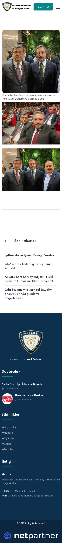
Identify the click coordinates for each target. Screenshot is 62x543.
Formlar (8, 449)
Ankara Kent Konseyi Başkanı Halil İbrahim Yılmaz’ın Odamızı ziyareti (29, 279)
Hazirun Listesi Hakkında (30, 395)
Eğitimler (9, 438)
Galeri (7, 443)
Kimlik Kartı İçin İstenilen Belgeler (23, 384)
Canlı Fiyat (43, 7)
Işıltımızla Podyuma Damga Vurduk (29, 255)
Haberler (9, 432)
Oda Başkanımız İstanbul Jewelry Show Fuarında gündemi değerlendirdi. (28, 294)
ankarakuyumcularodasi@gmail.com (31, 495)
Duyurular (10, 427)
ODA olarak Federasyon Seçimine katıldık (28, 266)
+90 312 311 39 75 (24, 490)
